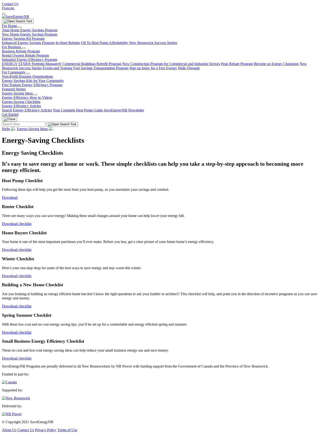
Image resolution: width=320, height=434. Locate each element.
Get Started (10, 114)
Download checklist (16, 224)
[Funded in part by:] (9, 382)
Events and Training (57, 68)
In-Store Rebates (68, 43)
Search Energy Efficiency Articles (27, 110)
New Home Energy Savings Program (29, 34)
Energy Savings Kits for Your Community (33, 81)
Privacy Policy (45, 430)
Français (8, 8)
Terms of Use (67, 430)
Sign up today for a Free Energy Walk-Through (164, 68)
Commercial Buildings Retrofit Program (91, 64)
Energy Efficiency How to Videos (27, 97)
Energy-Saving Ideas (18, 93)
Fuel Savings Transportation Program (100, 68)
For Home (10, 26)
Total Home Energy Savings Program (29, 30)
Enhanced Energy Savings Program (28, 43)
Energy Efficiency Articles (21, 106)
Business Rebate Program (21, 51)
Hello (6, 129)
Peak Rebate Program (237, 64)
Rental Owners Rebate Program (25, 55)
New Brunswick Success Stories (153, 43)
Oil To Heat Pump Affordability (105, 43)
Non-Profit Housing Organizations (27, 76)
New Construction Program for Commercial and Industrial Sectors (171, 64)
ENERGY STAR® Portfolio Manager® (31, 64)
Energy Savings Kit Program (23, 38)
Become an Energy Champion (276, 64)
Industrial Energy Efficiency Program (29, 60)
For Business (12, 47)
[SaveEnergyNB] (15, 16)
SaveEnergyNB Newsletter (124, 110)
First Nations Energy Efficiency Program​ (32, 85)
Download (10, 197)
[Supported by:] (16, 398)
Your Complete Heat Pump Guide (78, 110)
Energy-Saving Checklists (21, 102)
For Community (14, 72)
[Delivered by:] (12, 414)
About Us (9, 430)
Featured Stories (14, 89)
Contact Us (10, 4)
